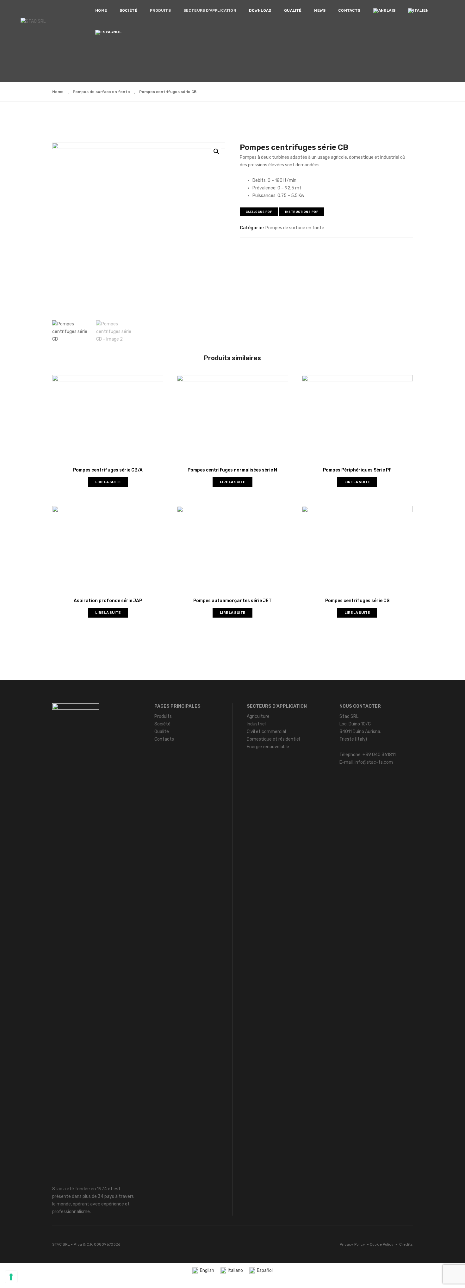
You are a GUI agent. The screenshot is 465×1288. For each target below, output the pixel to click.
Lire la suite (108, 482)
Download (260, 10)
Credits (406, 1244)
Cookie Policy (382, 1244)
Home (101, 10)
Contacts (349, 10)
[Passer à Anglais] (384, 11)
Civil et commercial (266, 731)
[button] (216, 151)
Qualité (292, 10)
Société (128, 10)
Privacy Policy (352, 1244)
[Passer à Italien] (418, 11)
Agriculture (258, 716)
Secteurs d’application (209, 10)
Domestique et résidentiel (273, 739)
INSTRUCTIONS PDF (301, 211)
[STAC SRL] (33, 21)
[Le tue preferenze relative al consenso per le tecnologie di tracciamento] (11, 1277)
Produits (160, 10)
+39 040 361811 (379, 754)
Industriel (256, 724)
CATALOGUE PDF (259, 211)
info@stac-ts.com (374, 762)
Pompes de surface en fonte (101, 91)
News (320, 10)
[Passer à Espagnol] (108, 32)
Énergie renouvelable (268, 746)
